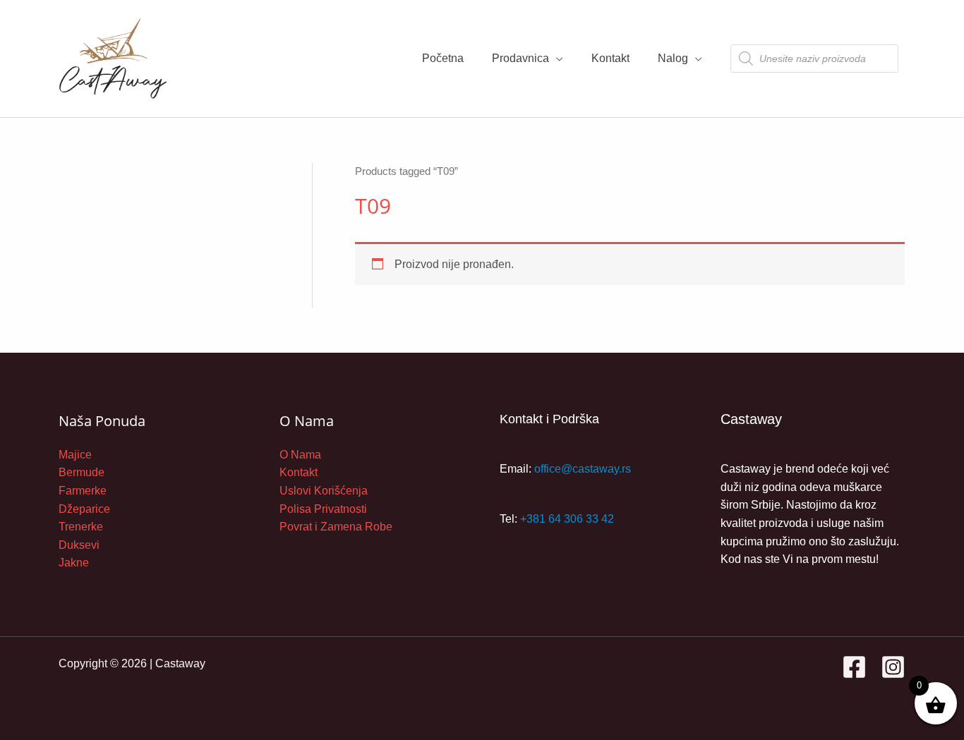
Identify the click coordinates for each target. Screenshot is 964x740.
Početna (443, 58)
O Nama (300, 455)
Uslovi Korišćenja (323, 491)
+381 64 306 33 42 (567, 519)
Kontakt (610, 58)
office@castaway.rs (582, 469)
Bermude (81, 472)
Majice (75, 455)
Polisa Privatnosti (323, 509)
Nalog (673, 58)
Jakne (74, 563)
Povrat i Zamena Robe (335, 527)
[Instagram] (893, 667)
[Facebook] (854, 667)
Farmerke (83, 491)
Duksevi (79, 545)
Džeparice (84, 509)
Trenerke (81, 527)
